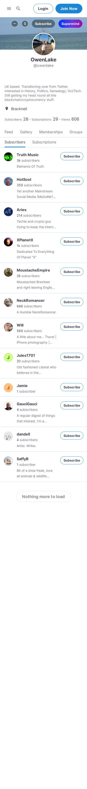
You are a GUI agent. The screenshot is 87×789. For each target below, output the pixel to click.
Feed (9, 132)
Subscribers (13, 119)
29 (55, 119)
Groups (76, 132)
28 (25, 119)
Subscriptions (41, 119)
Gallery (26, 132)
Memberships (51, 132)
